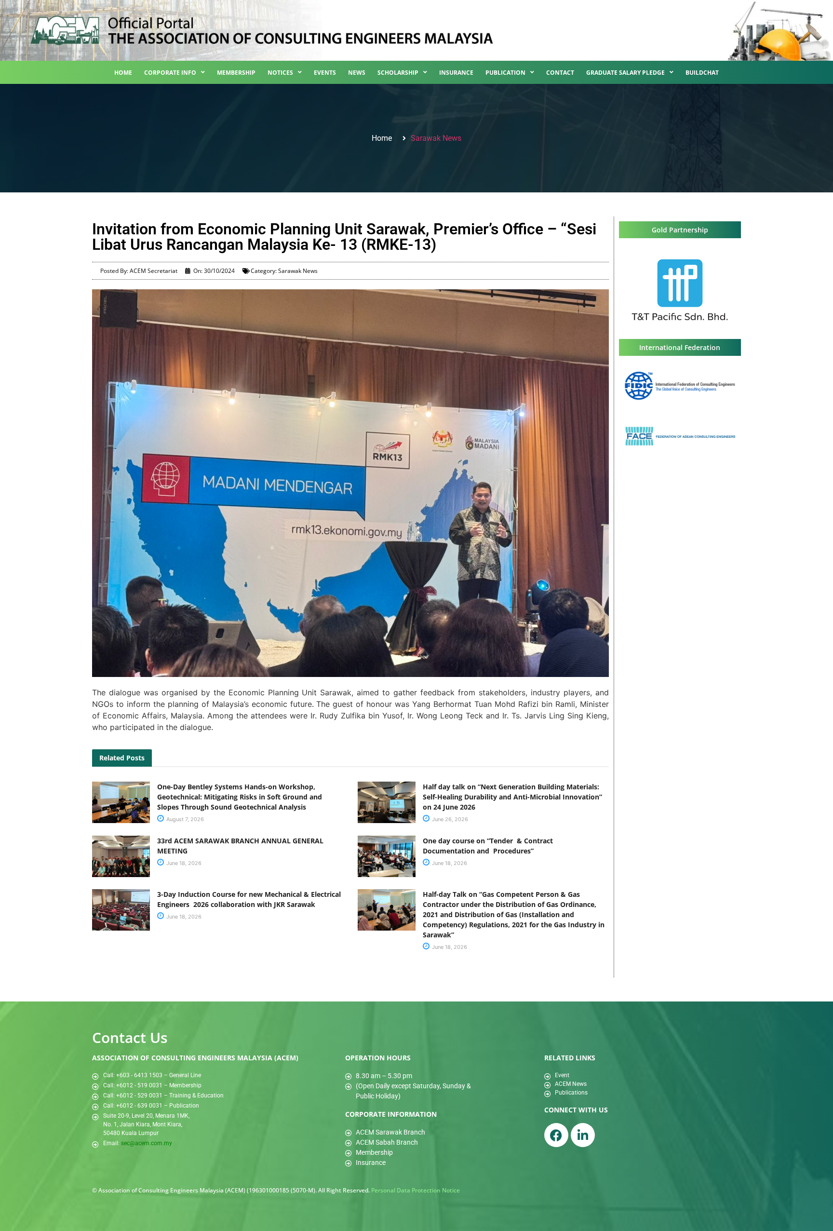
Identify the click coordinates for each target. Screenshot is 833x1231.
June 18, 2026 (183, 863)
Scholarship (397, 72)
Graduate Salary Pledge (625, 72)
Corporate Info (170, 72)
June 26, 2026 (449, 819)
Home (123, 72)
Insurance (456, 72)
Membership (236, 72)
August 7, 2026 (184, 819)
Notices (280, 72)
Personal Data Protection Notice (415, 1190)
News (356, 72)
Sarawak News (436, 138)
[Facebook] (556, 1135)
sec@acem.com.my (146, 1143)
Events (325, 72)
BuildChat (702, 72)
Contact (560, 72)
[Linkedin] (583, 1135)
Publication (505, 72)
